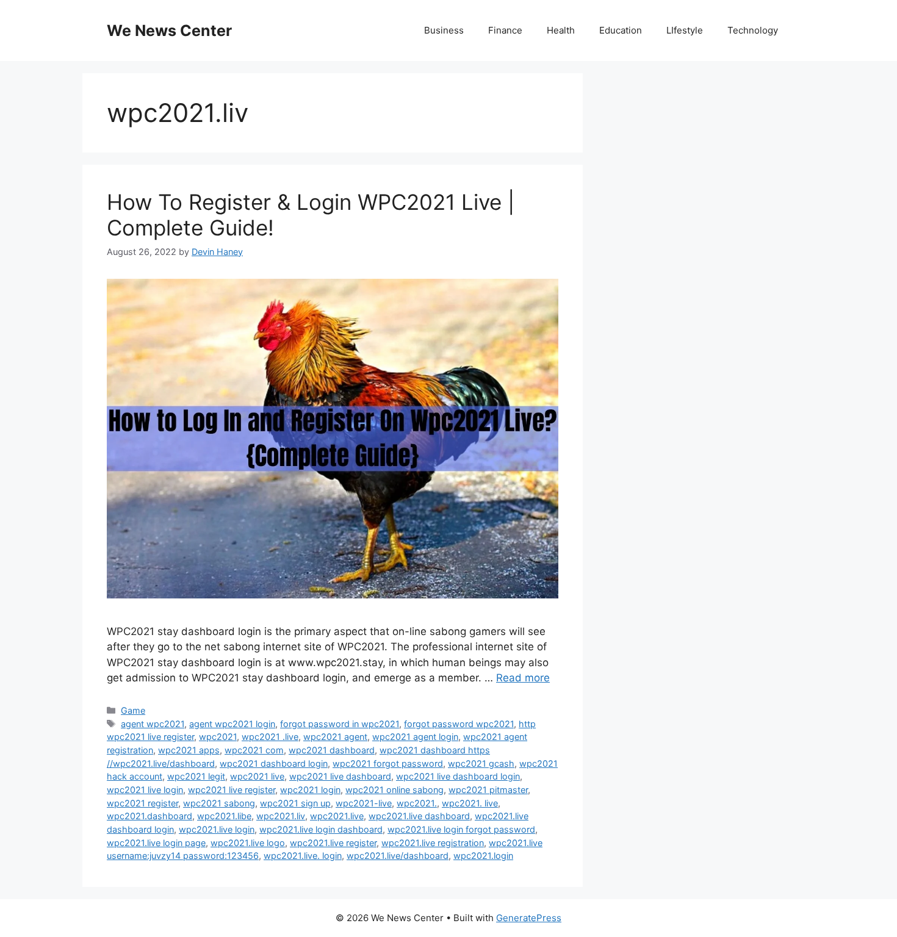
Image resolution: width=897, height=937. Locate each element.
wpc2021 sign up (295, 803)
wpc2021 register (142, 803)
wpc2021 (218, 736)
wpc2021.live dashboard (419, 816)
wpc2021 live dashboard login (458, 776)
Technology (752, 30)
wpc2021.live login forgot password (461, 829)
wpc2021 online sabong (394, 789)
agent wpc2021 (152, 724)
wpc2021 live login (145, 789)
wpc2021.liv (280, 816)
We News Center (169, 30)
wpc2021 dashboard (332, 750)
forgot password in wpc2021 (339, 724)
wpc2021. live (470, 803)
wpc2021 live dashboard (340, 776)
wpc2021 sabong (219, 803)
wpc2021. (417, 803)
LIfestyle (684, 30)
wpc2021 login (310, 789)
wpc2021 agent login (415, 736)
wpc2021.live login (216, 829)
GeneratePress (528, 918)
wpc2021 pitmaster (488, 789)
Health (561, 30)
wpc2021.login (483, 855)
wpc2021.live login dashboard (321, 829)
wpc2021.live (337, 816)
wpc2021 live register (231, 789)
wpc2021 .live (270, 736)
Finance (505, 30)
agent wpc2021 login (232, 724)
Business (444, 30)
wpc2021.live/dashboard (397, 855)
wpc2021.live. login (303, 855)
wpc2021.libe (224, 816)
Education (620, 30)
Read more (523, 678)
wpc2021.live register (333, 843)
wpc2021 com (254, 750)
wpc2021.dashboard (149, 816)
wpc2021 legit (196, 776)
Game (133, 710)
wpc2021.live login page (156, 843)
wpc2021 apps (189, 750)
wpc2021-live (364, 803)
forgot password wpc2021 (459, 724)
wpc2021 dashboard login (274, 763)
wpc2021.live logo (248, 843)
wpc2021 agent (335, 736)
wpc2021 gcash (481, 763)
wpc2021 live (257, 776)
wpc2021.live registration (432, 843)
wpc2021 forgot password (388, 763)
